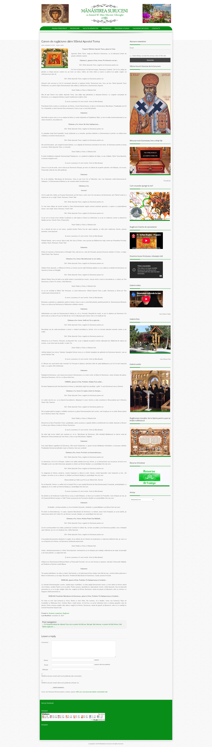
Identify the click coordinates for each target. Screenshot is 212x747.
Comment (44, 642)
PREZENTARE (75, 28)
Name (46, 660)
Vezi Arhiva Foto (165, 359)
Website (45, 669)
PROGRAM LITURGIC (122, 28)
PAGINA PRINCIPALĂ (59, 28)
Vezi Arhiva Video (165, 314)
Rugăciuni (66, 613)
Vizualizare (167, 181)
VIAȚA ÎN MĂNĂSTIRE (90, 28)
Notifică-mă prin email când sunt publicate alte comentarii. (61, 676)
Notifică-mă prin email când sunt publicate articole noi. (60, 683)
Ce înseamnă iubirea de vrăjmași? (54, 624)
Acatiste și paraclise (55, 613)
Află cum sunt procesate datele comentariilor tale (91, 692)
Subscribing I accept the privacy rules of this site (149, 56)
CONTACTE (156, 28)
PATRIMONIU (106, 28)
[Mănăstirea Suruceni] (106, 13)
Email (46, 665)
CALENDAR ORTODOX (141, 28)
